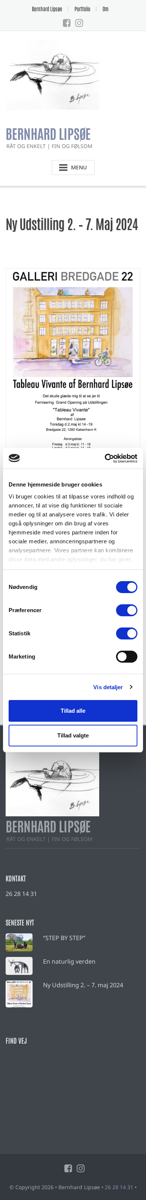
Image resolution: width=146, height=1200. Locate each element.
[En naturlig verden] (19, 966)
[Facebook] (67, 22)
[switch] (126, 610)
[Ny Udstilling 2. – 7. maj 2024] (19, 993)
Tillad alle (73, 711)
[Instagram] (79, 22)
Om (106, 8)
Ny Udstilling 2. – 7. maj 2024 (83, 985)
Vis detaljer (108, 687)
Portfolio (82, 8)
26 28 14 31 (21, 894)
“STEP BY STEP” (64, 938)
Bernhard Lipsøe (47, 8)
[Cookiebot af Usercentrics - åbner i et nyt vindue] (105, 458)
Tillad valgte (73, 735)
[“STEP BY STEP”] (19, 942)
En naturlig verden (69, 961)
